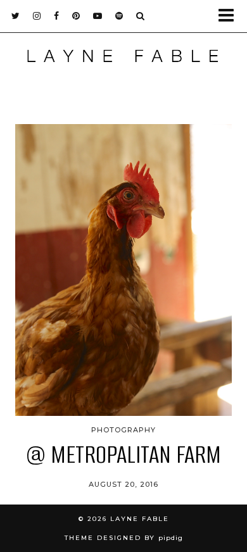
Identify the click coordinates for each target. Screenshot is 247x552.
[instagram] (37, 16)
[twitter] (15, 16)
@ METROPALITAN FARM (123, 454)
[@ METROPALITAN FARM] (123, 270)
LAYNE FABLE (139, 519)
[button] (230, 16)
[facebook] (57, 16)
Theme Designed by (124, 538)
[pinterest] (76, 16)
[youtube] (98, 16)
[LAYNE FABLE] (123, 59)
